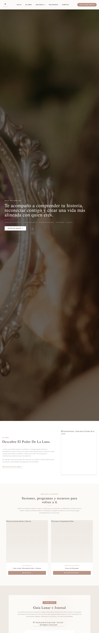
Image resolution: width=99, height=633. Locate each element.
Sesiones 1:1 (40, 4)
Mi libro (28, 4)
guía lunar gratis (87, 4)
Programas (53, 4)
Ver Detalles (26, 572)
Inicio (19, 4)
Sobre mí (65, 4)
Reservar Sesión (14, 228)
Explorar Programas (71, 572)
